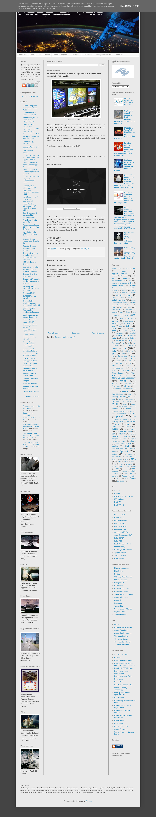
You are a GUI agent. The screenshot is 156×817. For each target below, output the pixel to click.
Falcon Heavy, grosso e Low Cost (31, 331)
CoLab (130, 297)
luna (114, 365)
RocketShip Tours (121, 591)
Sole (129, 443)
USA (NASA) (119, 558)
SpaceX (124, 451)
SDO (114, 434)
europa (115, 321)
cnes (122, 297)
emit (134, 312)
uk (115, 464)
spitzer (114, 454)
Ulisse (121, 464)
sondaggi (115, 446)
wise (134, 476)
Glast (124, 328)
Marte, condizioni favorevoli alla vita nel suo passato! (31, 288)
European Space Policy (123, 676)
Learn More (125, 6)
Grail (134, 331)
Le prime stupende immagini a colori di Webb (30, 108)
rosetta (128, 426)
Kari (113, 356)
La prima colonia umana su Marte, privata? (29, 337)
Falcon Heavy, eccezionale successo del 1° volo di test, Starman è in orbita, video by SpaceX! (124, 253)
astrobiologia (117, 281)
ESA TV (117, 493)
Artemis (124, 276)
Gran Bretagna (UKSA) (123, 535)
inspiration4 (120, 340)
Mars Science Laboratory (124, 378)
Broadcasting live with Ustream (71, 208)
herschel (132, 333)
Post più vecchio (98, 333)
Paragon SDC (119, 583)
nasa (125, 391)
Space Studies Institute (123, 633)
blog (126, 288)
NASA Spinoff (119, 720)
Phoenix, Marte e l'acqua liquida (29, 375)
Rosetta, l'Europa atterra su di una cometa (29, 248)
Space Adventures (121, 597)
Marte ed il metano (30, 383)
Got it (136, 6)
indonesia (124, 338)
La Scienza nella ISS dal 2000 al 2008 (31, 355)
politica (133, 413)
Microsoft (127, 386)
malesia (129, 366)
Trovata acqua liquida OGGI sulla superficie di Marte (31, 227)
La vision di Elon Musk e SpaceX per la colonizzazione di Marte (31, 180)
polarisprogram (121, 413)
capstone (124, 292)
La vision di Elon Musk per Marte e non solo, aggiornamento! (31, 158)
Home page (23, 54)
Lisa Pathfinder (129, 361)
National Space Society (123, 627)
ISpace (130, 345)
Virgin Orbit (128, 473)
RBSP (134, 416)
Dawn (129, 307)
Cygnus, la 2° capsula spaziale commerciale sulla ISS (31, 281)
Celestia (117, 657)
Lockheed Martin (118, 363)
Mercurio (128, 384)
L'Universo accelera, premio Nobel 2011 (30, 316)
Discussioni (88, 54)
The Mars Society (121, 636)
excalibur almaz (128, 321)
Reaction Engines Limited (123, 419)
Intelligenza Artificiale (104, 54)
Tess (119, 461)
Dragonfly (129, 309)
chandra (119, 295)
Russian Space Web (122, 726)
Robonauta (118, 723)
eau (121, 312)
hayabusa (119, 333)
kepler (133, 356)
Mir (135, 386)
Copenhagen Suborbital (121, 302)
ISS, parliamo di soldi (31, 396)
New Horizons (117, 394)
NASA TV (117, 502)
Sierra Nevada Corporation (124, 594)
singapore (115, 438)
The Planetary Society (122, 642)
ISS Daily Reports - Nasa (123, 685)
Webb (124, 476)
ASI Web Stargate (121, 654)
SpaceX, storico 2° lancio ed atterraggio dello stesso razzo (31, 165)
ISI (123, 345)
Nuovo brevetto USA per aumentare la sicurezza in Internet (30, 269)
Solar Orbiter (120, 443)
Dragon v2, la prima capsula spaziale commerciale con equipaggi (30, 256)
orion (125, 404)
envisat (117, 315)
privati (119, 416)
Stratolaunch (116, 456)
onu (120, 399)
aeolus (114, 268)
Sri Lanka (128, 454)
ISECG (117, 624)
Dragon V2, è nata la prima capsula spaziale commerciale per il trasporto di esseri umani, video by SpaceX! (124, 181)
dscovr (114, 312)
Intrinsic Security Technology (120, 689)
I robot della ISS (44, 54)
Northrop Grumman (119, 397)
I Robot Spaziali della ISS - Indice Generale (129, 102)
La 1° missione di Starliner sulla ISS (29, 114)
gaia (113, 326)
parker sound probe (125, 406)
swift (120, 459)
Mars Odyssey (118, 373)
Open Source (128, 399)
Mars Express (126, 370)
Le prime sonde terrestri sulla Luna (30, 350)
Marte (123, 380)
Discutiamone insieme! (28, 152)
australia (114, 283)
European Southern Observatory (121, 672)
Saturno (132, 429)
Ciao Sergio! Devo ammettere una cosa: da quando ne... (31, 435)
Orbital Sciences (120, 580)
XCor (118, 478)
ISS (32, 54)
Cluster (114, 297)
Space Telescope (120, 729)
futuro (127, 323)
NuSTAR (130, 396)
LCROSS (132, 358)
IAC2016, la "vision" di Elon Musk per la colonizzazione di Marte (125, 133)
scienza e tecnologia (124, 431)
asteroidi (126, 278)
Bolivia (134, 290)
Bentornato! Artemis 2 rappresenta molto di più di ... (31, 426)
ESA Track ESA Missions (123, 668)
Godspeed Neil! (29, 293)
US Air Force (117, 466)
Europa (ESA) (119, 523)
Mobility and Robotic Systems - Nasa (122, 694)
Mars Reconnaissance (124, 374)
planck (128, 409)
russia (115, 429)
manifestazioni (117, 368)
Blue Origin (118, 571)
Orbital (115, 404)
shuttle (122, 434)
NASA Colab (119, 698)
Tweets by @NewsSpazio (30, 96)
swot (126, 459)
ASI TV (117, 490)
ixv (123, 351)
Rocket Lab (118, 586)
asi (113, 278)
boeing (124, 290)
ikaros (130, 336)
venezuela (125, 469)
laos (124, 358)
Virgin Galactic (119, 612)
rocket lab (116, 426)
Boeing (117, 574)
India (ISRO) (119, 538)
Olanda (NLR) (119, 547)
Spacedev (118, 603)
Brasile (116, 292)
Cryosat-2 (130, 305)
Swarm (114, 459)
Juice (123, 353)
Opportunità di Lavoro (121, 401)
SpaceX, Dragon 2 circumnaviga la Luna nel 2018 (31, 172)
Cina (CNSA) (119, 518)
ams (134, 268)
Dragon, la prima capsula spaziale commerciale (29, 344)
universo (129, 464)
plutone (133, 411)
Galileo (128, 326)
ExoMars (115, 323)
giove (114, 328)
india (114, 338)
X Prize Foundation (121, 645)
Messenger (116, 386)
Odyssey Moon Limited (123, 577)
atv (129, 281)
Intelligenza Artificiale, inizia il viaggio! (31, 138)
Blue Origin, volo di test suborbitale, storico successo (30, 215)
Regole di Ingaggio (61, 54)
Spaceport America (119, 448)
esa (133, 314)
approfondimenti (119, 273)
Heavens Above (120, 679)
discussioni (116, 310)
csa (113, 307)
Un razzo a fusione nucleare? (30, 326)
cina (128, 295)
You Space (76, 54)
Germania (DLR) (120, 529)
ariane (114, 276)
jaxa (114, 353)
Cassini (133, 293)
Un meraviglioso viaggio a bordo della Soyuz (31, 241)
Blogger (89, 801)
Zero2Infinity (121, 481)
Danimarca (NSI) (120, 520)
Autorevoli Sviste (126, 283)
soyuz (86, 249)
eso (121, 318)
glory (131, 328)
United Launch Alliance (123, 609)
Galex (120, 326)
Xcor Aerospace (120, 615)
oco (113, 399)
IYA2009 (130, 351)
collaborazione (118, 300)
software (133, 441)
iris (128, 343)
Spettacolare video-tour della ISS (30, 365)
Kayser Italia (122, 356)
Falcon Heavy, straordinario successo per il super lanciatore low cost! (31, 145)
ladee (118, 358)
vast (128, 466)
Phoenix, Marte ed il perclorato (30, 387)
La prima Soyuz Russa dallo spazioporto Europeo (31, 310)
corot (122, 305)
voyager (115, 476)
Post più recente (54, 333)
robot (127, 424)
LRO (130, 363)
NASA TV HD (119, 505)
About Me (119, 54)
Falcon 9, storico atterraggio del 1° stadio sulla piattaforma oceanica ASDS (31, 190)
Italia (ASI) (118, 541)
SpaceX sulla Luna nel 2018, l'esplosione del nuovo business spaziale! (124, 238)
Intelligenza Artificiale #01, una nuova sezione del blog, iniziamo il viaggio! (124, 165)
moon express (128, 388)
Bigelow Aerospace (121, 568)
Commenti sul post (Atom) (65, 337)
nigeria (130, 394)
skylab (124, 438)
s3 (125, 429)
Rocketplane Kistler (121, 588)
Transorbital (118, 606)
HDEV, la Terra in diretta (123, 496)
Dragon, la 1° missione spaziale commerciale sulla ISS (31, 303)
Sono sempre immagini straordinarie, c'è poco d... (31, 416)
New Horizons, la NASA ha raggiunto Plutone (30, 234)
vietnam (124, 471)
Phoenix (115, 409)
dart (121, 307)
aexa (120, 268)
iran (123, 343)
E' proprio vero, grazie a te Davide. (31, 407)
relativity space (117, 421)
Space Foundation (121, 630)
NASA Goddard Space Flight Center (122, 706)
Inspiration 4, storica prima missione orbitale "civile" (30, 120)
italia (114, 351)
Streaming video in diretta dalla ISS (30, 370)
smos (124, 441)
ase (132, 276)
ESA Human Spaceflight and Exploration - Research (124, 664)
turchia (126, 461)
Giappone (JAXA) (121, 532)
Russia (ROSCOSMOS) (123, 550)
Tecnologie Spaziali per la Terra (30, 221)
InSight (133, 338)
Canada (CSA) (120, 515)
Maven (114, 384)
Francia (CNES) (120, 526)
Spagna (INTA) (120, 553)
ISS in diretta (119, 499)
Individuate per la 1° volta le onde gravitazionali (30, 199)
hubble (119, 335)
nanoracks (115, 392)
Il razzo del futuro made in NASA (29, 321)
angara (124, 271)
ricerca (117, 424)
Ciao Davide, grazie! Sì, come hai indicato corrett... (31, 444)
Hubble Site (118, 682)
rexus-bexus (131, 421)
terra (133, 459)
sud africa (129, 456)
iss (82, 249)
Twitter (133, 461)
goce (114, 331)
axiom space (117, 285)
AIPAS (127, 268)
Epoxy (126, 315)
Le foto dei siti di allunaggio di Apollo (30, 360)
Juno (130, 354)
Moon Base (117, 388)
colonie (133, 300)
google (124, 331)
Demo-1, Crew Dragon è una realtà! (31, 133)
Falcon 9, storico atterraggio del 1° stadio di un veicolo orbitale (30, 207)
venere (117, 469)
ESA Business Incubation (123, 660)
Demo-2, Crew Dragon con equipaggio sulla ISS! (31, 127)
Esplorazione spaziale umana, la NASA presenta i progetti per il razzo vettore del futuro (124, 117)
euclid (130, 318)
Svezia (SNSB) (120, 555)
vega (134, 466)
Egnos (128, 312)
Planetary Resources (119, 411)
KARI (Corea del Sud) (122, 544)
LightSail (119, 361)
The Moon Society (121, 639)
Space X (117, 600)
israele (114, 348)
